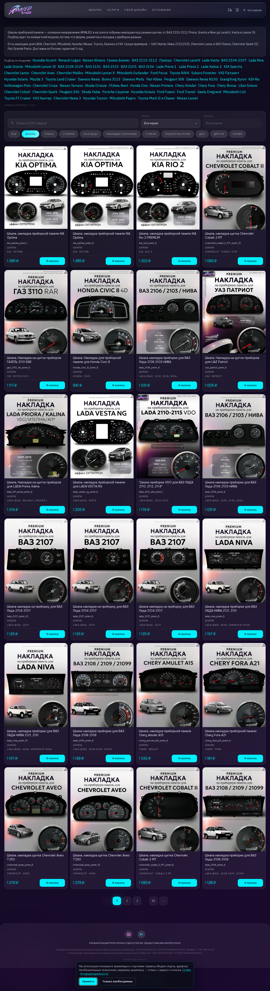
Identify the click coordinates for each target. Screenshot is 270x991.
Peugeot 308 (174, 79)
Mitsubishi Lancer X (100, 73)
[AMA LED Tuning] (20, 10)
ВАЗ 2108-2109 (70, 66)
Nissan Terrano (71, 85)
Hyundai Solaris (16, 79)
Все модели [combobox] (214, 123)
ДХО (202, 133)
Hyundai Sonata (143, 92)
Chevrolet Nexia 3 (67, 98)
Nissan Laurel (187, 98)
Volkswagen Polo (17, 85)
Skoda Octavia (96, 85)
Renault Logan (69, 60)
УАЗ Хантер (42, 98)
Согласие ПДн (140, 943)
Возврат (166, 943)
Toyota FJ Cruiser (17, 98)
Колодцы (91, 133)
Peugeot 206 (69, 92)
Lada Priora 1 (166, 66)
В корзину (52, 260)
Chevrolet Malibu (70, 73)
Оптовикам (161, 10)
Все (13, 133)
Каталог (95, 10)
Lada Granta (13, 66)
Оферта (108, 943)
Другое (219, 133)
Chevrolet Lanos (16, 73)
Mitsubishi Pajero (122, 98)
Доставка (155, 943)
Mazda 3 (36, 79)
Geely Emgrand (209, 92)
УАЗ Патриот (228, 73)
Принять (88, 981)
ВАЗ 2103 (111, 66)
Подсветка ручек (177, 133)
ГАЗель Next (118, 85)
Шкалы (30, 133)
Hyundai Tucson (95, 98)
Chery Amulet (185, 85)
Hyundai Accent (44, 60)
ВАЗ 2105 (128, 66)
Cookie (176, 943)
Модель (209, 116)
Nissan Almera (94, 60)
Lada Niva (256, 60)
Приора (165, 60)
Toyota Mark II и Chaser (156, 98)
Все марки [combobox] (151, 123)
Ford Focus (159, 73)
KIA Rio (253, 79)
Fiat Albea (154, 79)
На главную (252, 10)
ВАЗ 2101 (93, 66)
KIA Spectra (233, 66)
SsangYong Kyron (233, 79)
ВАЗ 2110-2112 (144, 60)
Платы (49, 133)
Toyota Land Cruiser (60, 79)
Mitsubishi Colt (234, 92)
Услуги (113, 10)
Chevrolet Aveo (43, 73)
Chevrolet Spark (44, 92)
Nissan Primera (161, 85)
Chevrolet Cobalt (17, 92)
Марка (146, 116)
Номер (237, 133)
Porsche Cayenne (115, 92)
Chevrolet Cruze (45, 85)
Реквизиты (96, 943)
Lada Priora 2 (189, 66)
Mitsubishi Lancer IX (40, 66)
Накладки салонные (122, 133)
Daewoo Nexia (89, 79)
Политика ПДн (122, 943)
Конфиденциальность (94, 973)
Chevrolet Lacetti (187, 60)
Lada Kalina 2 (211, 66)
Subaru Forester (203, 73)
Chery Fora (206, 85)
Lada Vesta (210, 60)
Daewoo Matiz (133, 79)
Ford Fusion (166, 92)
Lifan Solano (248, 85)
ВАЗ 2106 (146, 66)
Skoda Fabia (91, 92)
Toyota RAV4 (179, 73)
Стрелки (69, 133)
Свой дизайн (135, 10)
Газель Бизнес (118, 60)
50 (153, 901)
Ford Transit (186, 92)
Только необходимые (117, 981)
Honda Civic (139, 85)
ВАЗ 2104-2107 (234, 60)
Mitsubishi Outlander (132, 73)
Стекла (151, 133)
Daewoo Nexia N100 (202, 79)
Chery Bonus (226, 85)
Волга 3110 (111, 79)
